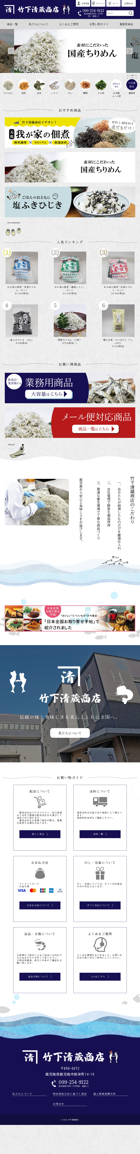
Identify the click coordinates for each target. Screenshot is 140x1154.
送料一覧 (98, 834)
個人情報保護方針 (104, 1094)
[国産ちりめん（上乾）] (70, 320)
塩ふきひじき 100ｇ (21, 339)
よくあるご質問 (68, 24)
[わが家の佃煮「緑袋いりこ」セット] (70, 268)
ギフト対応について (98, 905)
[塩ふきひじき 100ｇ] (21, 320)
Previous (11, 51)
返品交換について (38, 976)
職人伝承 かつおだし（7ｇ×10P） (118, 341)
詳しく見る (38, 834)
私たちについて (38, 24)
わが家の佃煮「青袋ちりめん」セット (21, 288)
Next (129, 51)
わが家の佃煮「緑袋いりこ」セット (70, 288)
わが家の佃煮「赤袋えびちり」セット (118, 288)
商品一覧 (12, 24)
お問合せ (58, 1104)
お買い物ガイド (98, 24)
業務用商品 (126, 24)
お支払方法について (38, 905)
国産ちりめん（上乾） (70, 339)
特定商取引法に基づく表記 (70, 1094)
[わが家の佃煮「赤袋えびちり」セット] (118, 268)
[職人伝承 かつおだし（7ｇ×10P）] (118, 320)
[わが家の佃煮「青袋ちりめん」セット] (21, 268)
